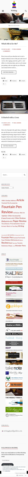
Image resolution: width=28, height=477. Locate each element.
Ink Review (16, 212)
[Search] (24, 11)
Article (20, 200)
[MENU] (2, 11)
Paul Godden (17, 49)
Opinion (4, 216)
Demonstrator (17, 235)
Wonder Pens (20, 246)
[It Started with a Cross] (14, 113)
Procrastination (15, 223)
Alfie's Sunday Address (9, 200)
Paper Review (19, 221)
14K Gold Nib (10, 235)
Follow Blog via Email (9, 447)
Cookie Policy (7, 470)
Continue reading (7, 73)
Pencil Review (6, 223)
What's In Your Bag (12, 226)
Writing (14, 11)
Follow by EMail (7, 465)
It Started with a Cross (10, 117)
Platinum (21, 240)
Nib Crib (22, 212)
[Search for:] (14, 175)
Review (4, 242)
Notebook (16, 240)
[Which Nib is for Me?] (14, 39)
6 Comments (6, 124)
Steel (10, 243)
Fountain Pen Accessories (9, 203)
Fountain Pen (7, 237)
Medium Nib (9, 240)
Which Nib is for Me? (9, 44)
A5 (14, 235)
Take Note (14, 243)
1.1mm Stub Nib (4, 235)
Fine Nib (22, 235)
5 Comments (6, 51)
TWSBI (13, 245)
